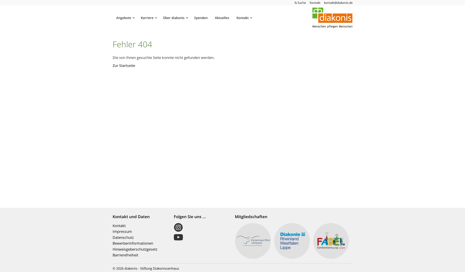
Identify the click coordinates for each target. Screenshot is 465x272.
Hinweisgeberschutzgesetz (135, 249)
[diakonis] (332, 18)
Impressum (122, 231)
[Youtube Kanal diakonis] (201, 237)
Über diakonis (174, 18)
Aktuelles (222, 18)
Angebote (123, 18)
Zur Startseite (124, 65)
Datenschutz (123, 237)
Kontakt (242, 18)
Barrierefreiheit (125, 255)
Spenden (201, 18)
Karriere (147, 18)
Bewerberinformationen (133, 243)
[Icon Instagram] (201, 227)
